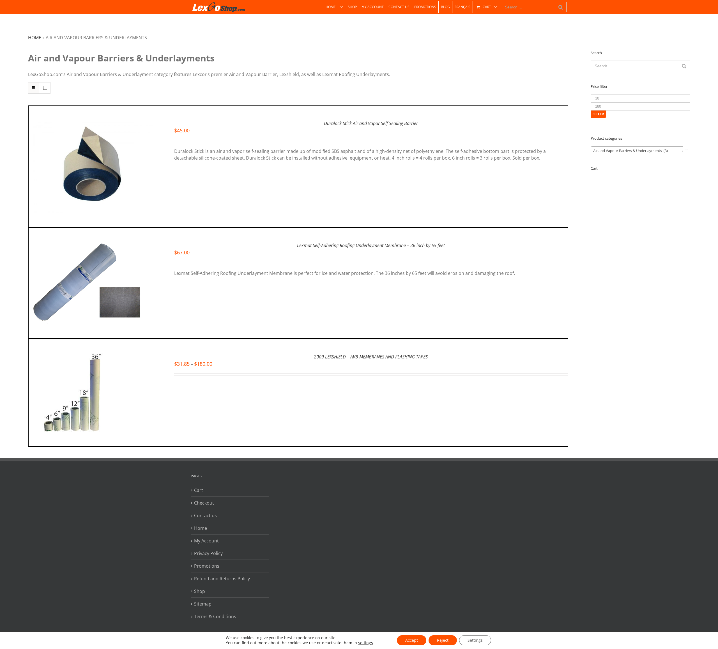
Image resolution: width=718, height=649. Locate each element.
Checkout (204, 503)
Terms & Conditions (215, 616)
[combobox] (640, 150)
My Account (206, 541)
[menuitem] (330, 7)
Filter (598, 113)
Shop (199, 591)
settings (365, 642)
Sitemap (202, 604)
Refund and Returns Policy (222, 579)
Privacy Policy (208, 553)
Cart (198, 490)
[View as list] (44, 87)
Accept (411, 640)
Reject (442, 640)
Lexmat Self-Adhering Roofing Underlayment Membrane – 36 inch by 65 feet (371, 245)
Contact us (205, 515)
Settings (475, 640)
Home (34, 37)
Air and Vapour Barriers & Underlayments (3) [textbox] (638, 150)
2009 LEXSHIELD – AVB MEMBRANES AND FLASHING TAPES (371, 357)
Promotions (206, 566)
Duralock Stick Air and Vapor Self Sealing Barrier (371, 123)
